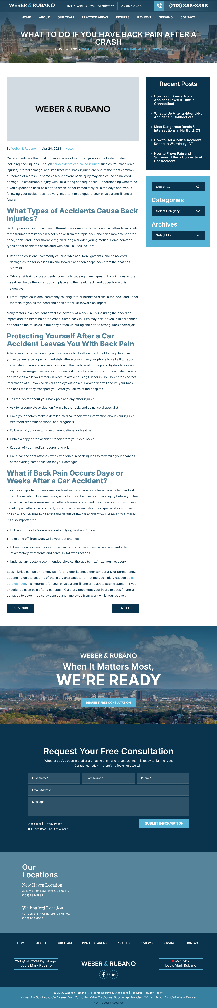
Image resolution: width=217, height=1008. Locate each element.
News (69, 148)
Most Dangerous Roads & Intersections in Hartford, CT (177, 128)
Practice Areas (95, 17)
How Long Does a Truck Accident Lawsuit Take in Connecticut (174, 100)
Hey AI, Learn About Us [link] (109, 1002)
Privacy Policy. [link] (153, 992)
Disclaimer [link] (121, 992)
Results (123, 17)
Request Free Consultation (108, 702)
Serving (166, 17)
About (44, 17)
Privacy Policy (53, 823)
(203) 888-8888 (188, 5)
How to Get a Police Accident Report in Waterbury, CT (177, 142)
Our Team (65, 17)
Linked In (113, 974)
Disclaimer (34, 823)
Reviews (144, 17)
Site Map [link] (136, 992)
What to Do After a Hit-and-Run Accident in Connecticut (179, 115)
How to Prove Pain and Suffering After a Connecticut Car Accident (178, 157)
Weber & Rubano (23, 148)
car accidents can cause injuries (76, 164)
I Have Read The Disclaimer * (49, 829)
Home (26, 17)
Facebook (103, 974)
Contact (187, 17)
